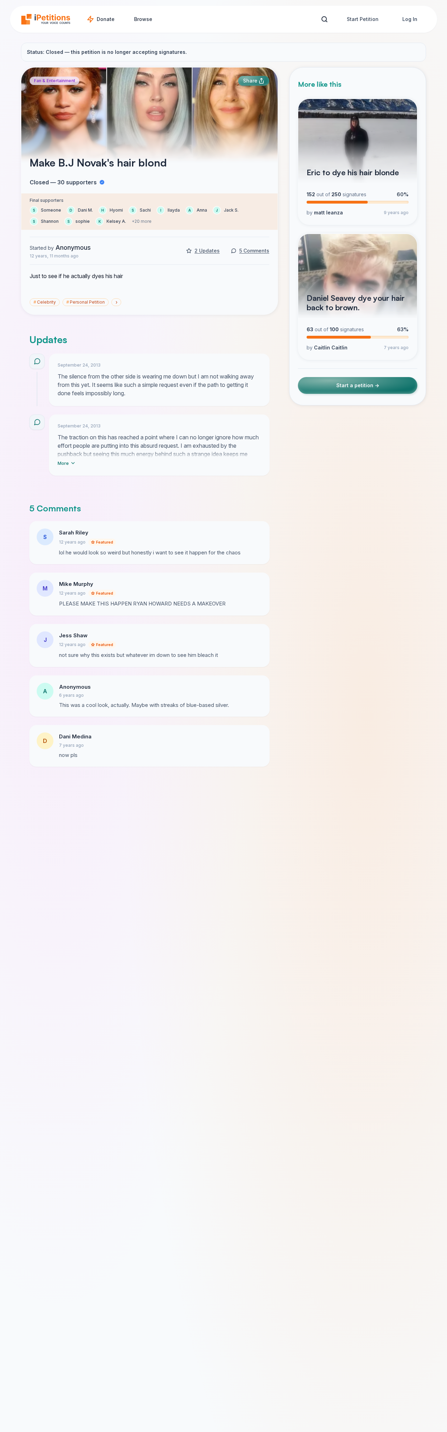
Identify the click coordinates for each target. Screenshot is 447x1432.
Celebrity (45, 302)
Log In (409, 19)
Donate (106, 19)
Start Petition (363, 19)
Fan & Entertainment (54, 80)
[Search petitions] (324, 19)
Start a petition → (357, 386)
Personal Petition (85, 302)
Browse (143, 19)
